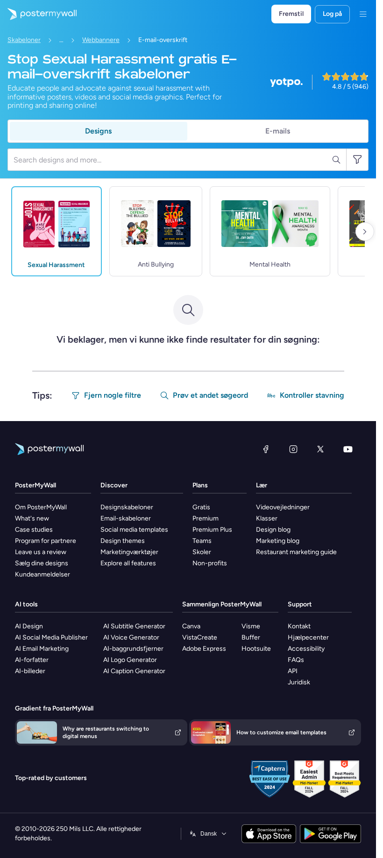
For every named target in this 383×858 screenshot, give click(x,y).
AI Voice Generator (131, 637)
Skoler (201, 552)
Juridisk (299, 682)
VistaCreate (199, 637)
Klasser (266, 518)
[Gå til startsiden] (38, 14)
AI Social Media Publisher (51, 637)
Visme (250, 626)
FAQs (296, 660)
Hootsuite (256, 649)
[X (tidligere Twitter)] (320, 449)
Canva (191, 626)
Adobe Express (204, 649)
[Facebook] (265, 449)
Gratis (201, 507)
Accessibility (306, 649)
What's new (32, 518)
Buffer (250, 637)
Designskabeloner (126, 507)
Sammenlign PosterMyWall (222, 604)
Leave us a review (40, 552)
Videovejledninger (283, 507)
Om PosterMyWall (41, 507)
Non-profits (209, 563)
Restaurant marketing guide (296, 552)
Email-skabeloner (125, 518)
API (293, 671)
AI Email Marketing (42, 649)
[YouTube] (348, 449)
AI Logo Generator (130, 660)
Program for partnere (45, 541)
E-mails (277, 131)
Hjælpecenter (308, 637)
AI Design (29, 626)
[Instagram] (293, 449)
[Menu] (363, 14)
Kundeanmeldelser (42, 574)
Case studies (34, 530)
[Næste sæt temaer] (364, 231)
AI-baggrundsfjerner (133, 649)
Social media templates (134, 530)
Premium (205, 518)
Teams (202, 541)
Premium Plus (212, 530)
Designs (98, 131)
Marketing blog (277, 541)
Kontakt (299, 626)
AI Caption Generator (134, 671)
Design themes (122, 541)
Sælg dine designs (41, 563)
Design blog (273, 530)
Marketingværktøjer (129, 552)
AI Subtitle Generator (134, 626)
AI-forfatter (32, 660)
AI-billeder (30, 671)
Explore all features (128, 563)
